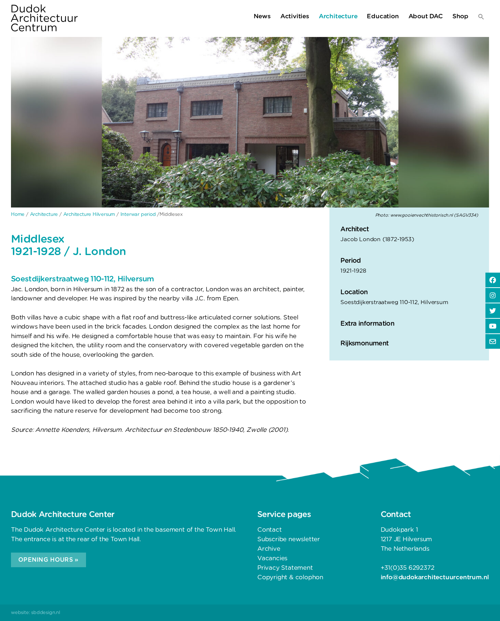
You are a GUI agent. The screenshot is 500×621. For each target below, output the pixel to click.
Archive (268, 549)
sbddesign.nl (45, 612)
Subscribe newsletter (288, 539)
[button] (481, 18)
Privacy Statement (285, 568)
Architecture (338, 16)
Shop (460, 16)
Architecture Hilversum (89, 214)
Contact (269, 530)
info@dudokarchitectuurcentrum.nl (435, 577)
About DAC (425, 16)
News (262, 16)
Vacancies (272, 558)
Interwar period (138, 214)
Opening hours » (48, 560)
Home (18, 214)
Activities (294, 16)
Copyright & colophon (290, 577)
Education (383, 16)
